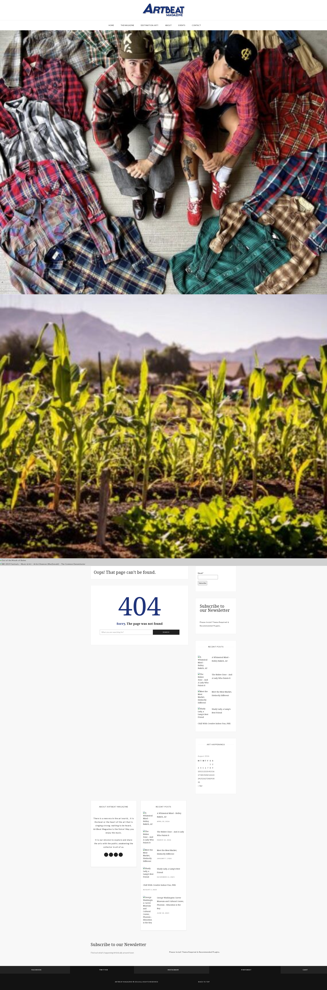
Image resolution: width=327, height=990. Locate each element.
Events (181, 25)
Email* (201, 573)
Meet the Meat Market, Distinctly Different (163, 279)
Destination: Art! (149, 25)
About (168, 25)
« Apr (200, 786)
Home (111, 25)
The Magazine (127, 25)
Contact (196, 25)
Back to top (204, 982)
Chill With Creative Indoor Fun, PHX (214, 724)
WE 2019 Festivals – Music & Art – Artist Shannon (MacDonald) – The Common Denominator (163, 551)
